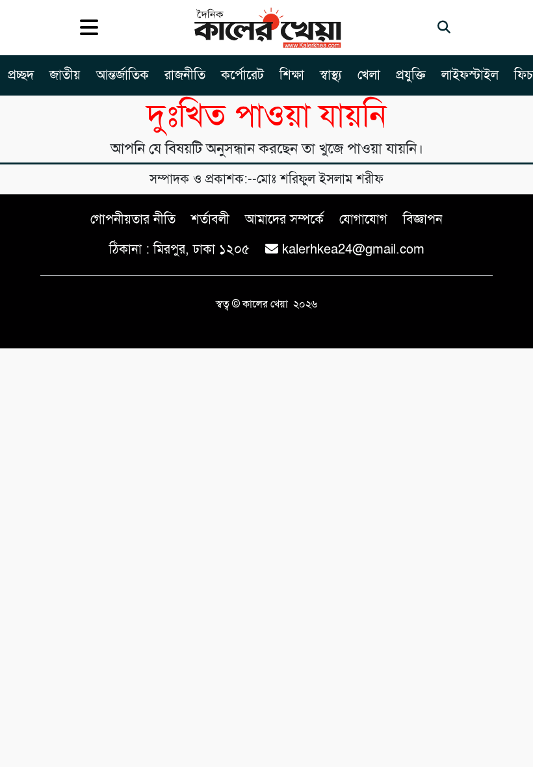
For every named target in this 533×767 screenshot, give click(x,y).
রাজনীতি (184, 75)
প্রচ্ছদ (21, 75)
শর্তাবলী (210, 219)
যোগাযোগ (363, 219)
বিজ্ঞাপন (423, 219)
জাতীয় (65, 75)
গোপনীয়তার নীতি (133, 219)
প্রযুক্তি (411, 75)
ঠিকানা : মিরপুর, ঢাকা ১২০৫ (179, 249)
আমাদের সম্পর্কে (284, 219)
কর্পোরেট (242, 75)
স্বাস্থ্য (331, 75)
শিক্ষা (292, 75)
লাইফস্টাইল (470, 75)
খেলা (369, 75)
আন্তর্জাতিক (122, 75)
